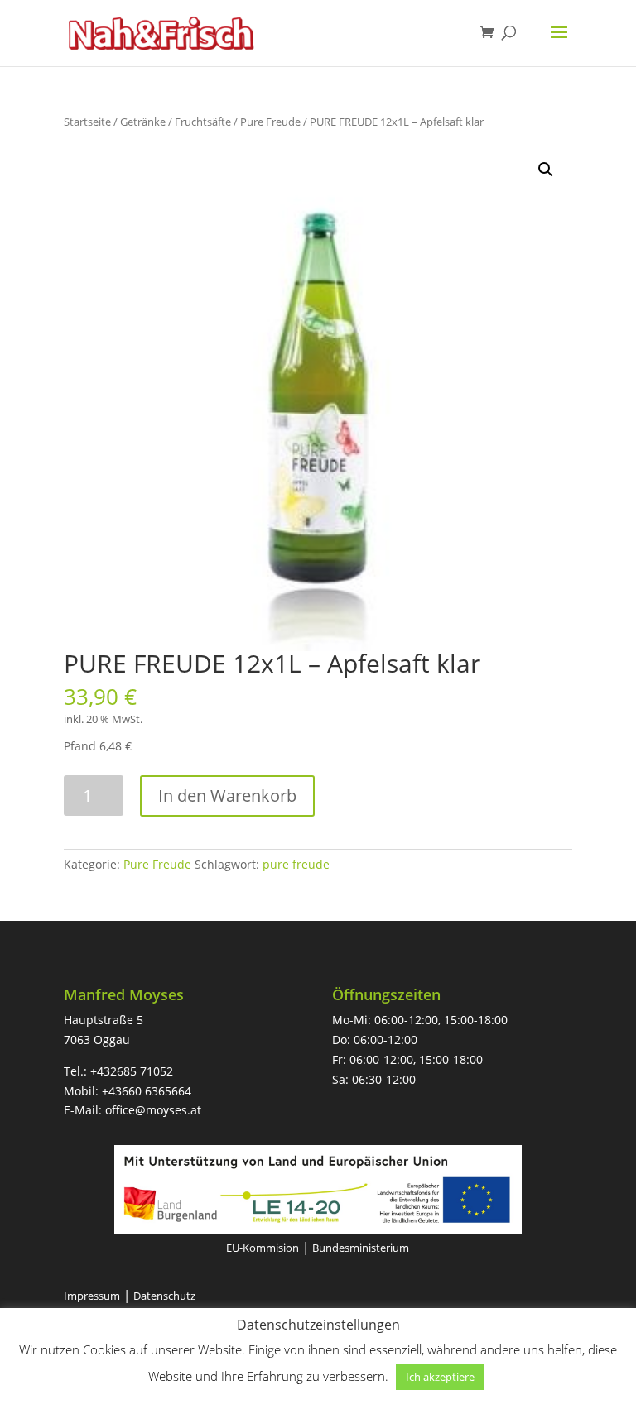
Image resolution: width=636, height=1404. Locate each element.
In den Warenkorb (227, 795)
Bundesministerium (360, 1247)
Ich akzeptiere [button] (440, 1376)
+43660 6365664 (146, 1091)
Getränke (143, 121)
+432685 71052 (131, 1071)
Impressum (92, 1295)
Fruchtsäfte (203, 121)
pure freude (296, 864)
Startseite (87, 121)
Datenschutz (164, 1295)
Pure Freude (270, 121)
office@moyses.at (153, 1110)
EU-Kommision (262, 1247)
